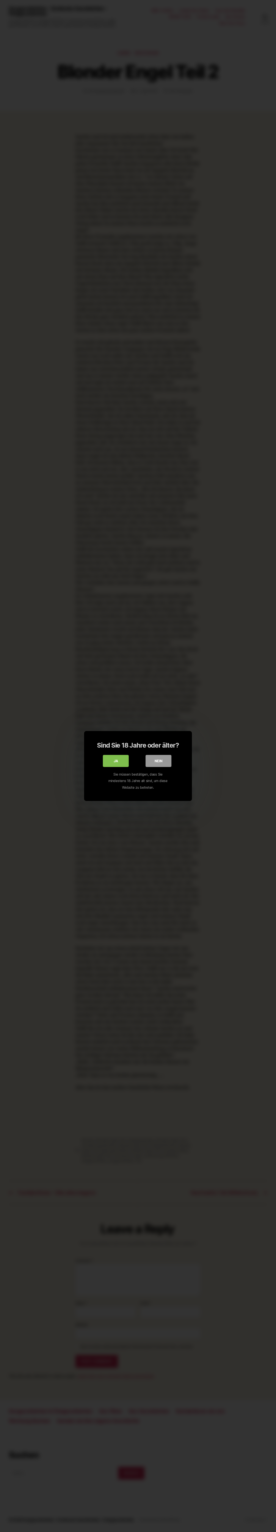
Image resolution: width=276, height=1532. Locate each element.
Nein (158, 761)
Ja (116, 761)
